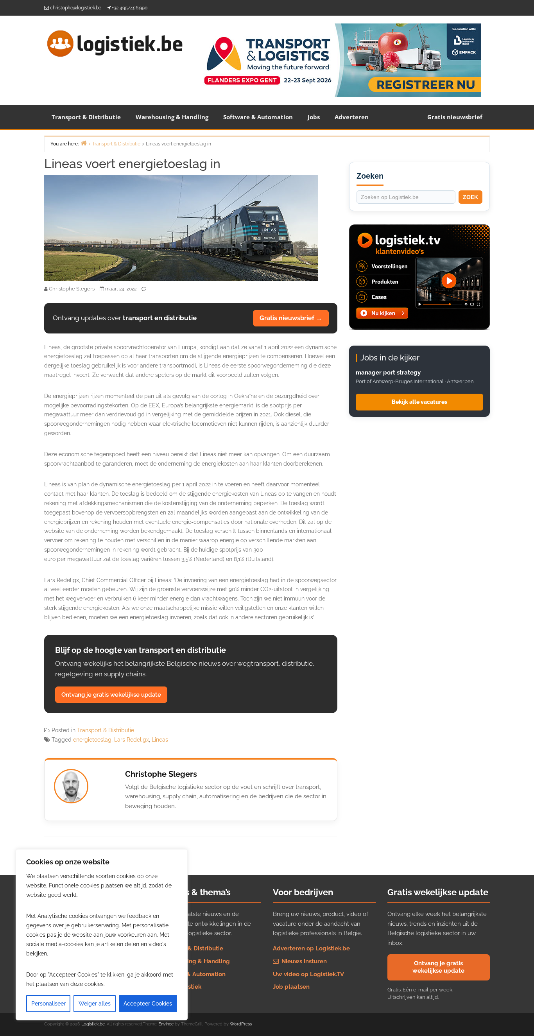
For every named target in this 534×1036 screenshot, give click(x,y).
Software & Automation (258, 117)
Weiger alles (95, 1003)
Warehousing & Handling (172, 117)
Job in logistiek (180, 986)
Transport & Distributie (86, 117)
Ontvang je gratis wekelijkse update (111, 694)
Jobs (314, 117)
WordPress (241, 1024)
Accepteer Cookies (148, 1003)
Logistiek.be (93, 1024)
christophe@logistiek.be (75, 8)
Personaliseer (48, 1003)
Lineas (160, 740)
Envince (166, 1024)
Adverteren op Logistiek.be (311, 948)
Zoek (470, 197)
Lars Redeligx (131, 740)
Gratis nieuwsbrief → (291, 318)
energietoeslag (92, 740)
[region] (102, 934)
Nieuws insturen (303, 961)
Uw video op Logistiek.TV (308, 974)
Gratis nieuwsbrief (454, 117)
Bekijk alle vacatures (419, 402)
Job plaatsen (291, 986)
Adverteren (352, 117)
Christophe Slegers (161, 774)
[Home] (84, 143)
